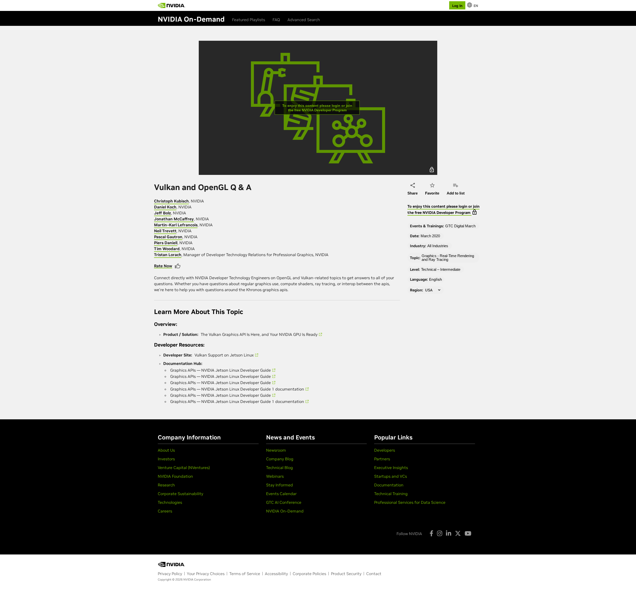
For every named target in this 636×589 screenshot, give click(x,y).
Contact (373, 573)
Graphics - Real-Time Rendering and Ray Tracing (448, 257)
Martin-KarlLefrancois (176, 224)
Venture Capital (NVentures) (184, 467)
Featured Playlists (248, 19)
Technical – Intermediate (440, 269)
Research (166, 484)
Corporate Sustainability (180, 493)
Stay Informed (279, 484)
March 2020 (430, 236)
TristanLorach (167, 254)
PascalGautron (168, 236)
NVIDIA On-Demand (285, 511)
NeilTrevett (165, 230)
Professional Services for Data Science (409, 502)
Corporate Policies (309, 573)
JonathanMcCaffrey (174, 218)
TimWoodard (167, 248)
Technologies (170, 502)
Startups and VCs (390, 476)
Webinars (275, 476)
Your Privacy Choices (206, 573)
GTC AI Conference (283, 502)
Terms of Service (244, 573)
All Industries (437, 246)
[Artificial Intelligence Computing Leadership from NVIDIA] (171, 5)
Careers (165, 511)
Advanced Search (303, 19)
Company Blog (279, 458)
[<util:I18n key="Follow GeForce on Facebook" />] (431, 533)
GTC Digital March (460, 226)
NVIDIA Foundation (175, 476)
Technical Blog (279, 467)
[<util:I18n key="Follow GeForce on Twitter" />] (458, 533)
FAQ (276, 19)
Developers (384, 450)
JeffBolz (162, 212)
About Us (166, 450)
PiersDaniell (165, 242)
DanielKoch (165, 206)
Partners (382, 458)
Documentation (388, 484)
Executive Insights (391, 467)
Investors (166, 458)
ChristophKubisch (171, 200)
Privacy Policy (170, 573)
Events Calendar (281, 493)
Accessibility (276, 573)
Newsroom (276, 450)
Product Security (346, 573)
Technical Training (391, 493)
